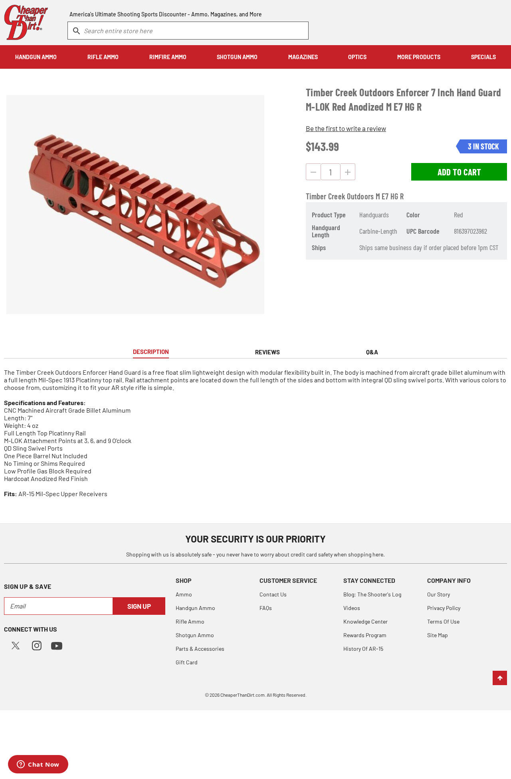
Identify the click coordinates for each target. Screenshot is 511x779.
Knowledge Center (365, 621)
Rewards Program (364, 635)
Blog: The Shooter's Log (372, 594)
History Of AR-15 (363, 648)
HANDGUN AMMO (36, 57)
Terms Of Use (443, 621)
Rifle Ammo (190, 621)
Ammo (184, 594)
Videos (351, 607)
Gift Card (187, 662)
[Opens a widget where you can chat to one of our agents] (38, 765)
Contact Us (273, 594)
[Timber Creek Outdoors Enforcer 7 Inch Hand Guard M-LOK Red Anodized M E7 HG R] (135, 205)
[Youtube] (56, 645)
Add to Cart (459, 171)
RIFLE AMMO (103, 57)
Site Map (437, 635)
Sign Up (139, 606)
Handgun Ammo (195, 607)
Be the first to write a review (346, 128)
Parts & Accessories (200, 648)
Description (151, 351)
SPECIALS (483, 57)
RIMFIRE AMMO (167, 57)
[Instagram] (37, 644)
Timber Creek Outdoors (340, 196)
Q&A (372, 352)
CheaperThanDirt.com (242, 695)
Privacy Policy (443, 607)
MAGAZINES (303, 57)
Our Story (438, 594)
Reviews (267, 352)
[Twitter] (15, 644)
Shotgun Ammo (195, 635)
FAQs (265, 607)
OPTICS (357, 57)
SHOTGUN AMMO (237, 57)
